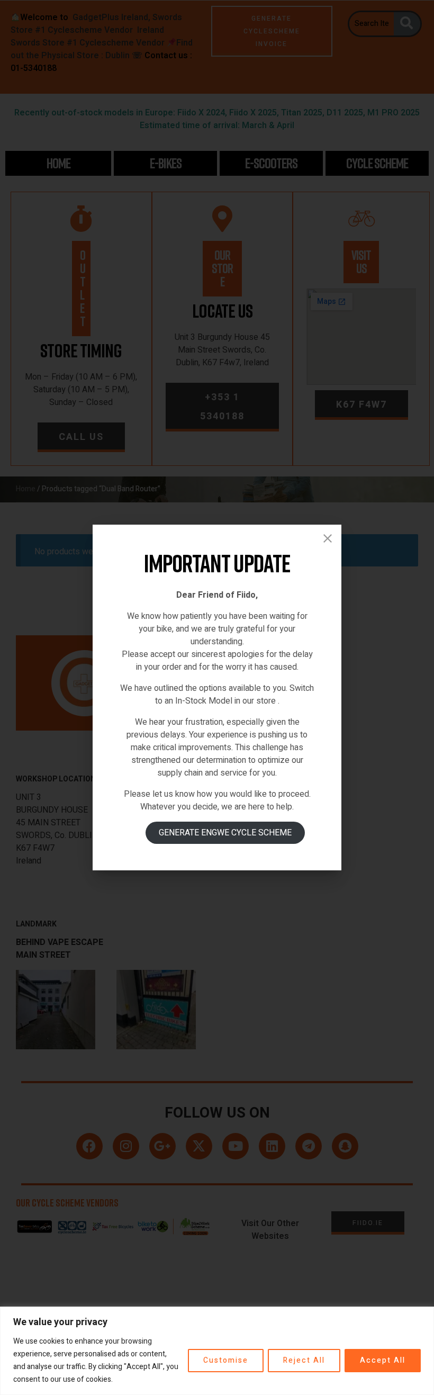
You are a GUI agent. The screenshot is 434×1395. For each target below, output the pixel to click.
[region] (217, 1351)
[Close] (327, 538)
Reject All (304, 1360)
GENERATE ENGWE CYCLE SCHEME (225, 832)
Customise (225, 1360)
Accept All (382, 1360)
